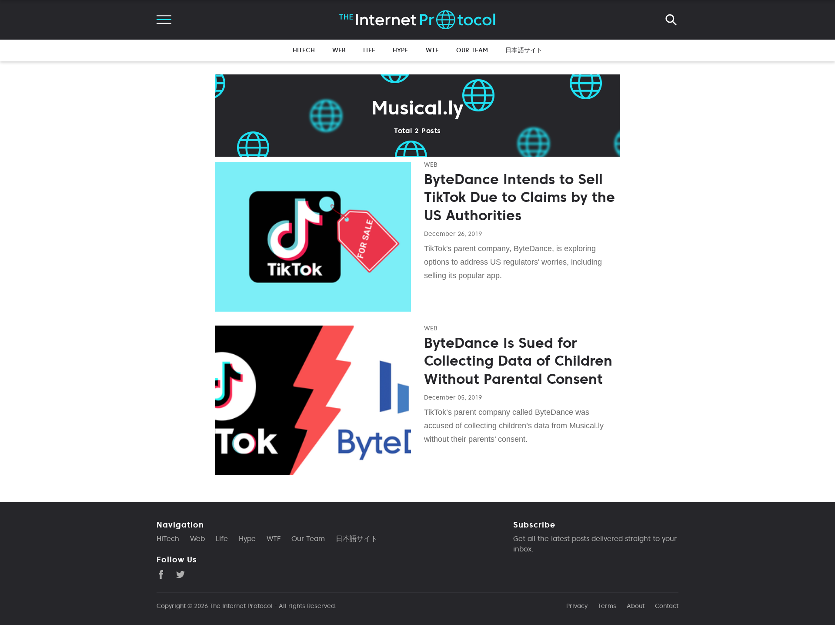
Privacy (577, 606)
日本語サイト (523, 50)
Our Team (472, 50)
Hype (400, 50)
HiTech (304, 50)
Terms (607, 606)
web (431, 164)
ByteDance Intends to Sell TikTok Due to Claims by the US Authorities (519, 197)
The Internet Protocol (241, 606)
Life (369, 50)
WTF (432, 50)
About (636, 606)
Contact (666, 606)
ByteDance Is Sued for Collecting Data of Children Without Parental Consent (518, 361)
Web (339, 50)
